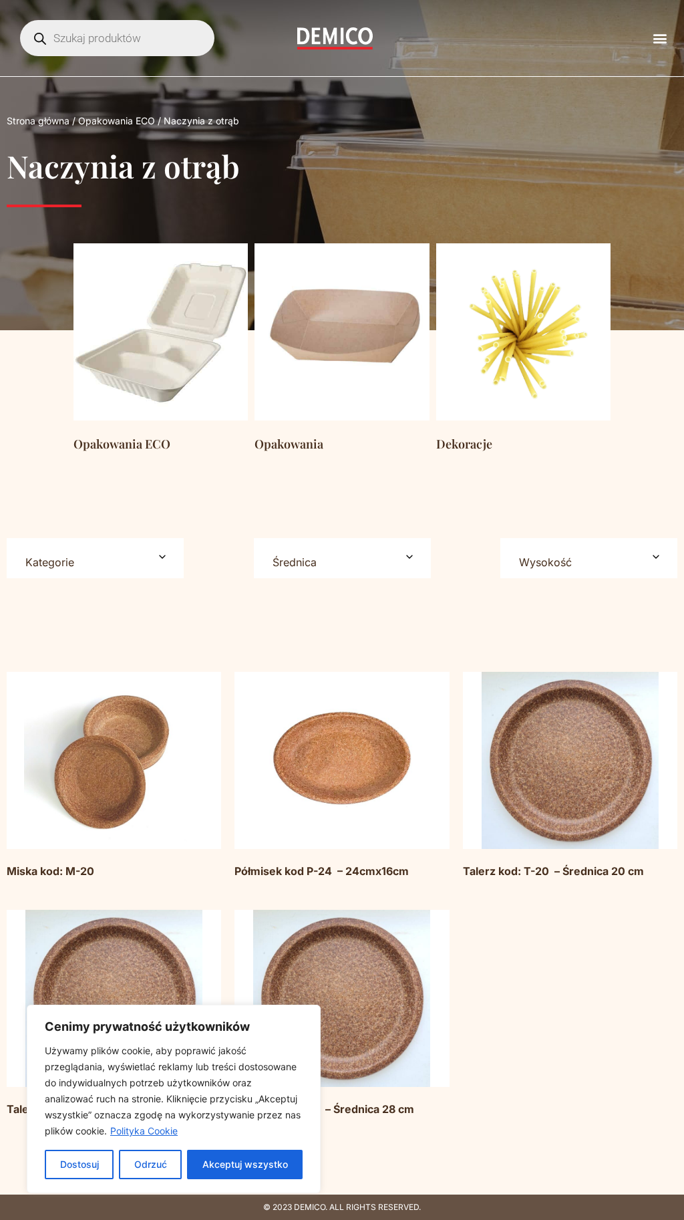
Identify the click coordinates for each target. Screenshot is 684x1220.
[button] (660, 38)
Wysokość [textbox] (545, 562)
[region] (174, 1099)
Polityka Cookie (144, 1130)
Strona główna (38, 120)
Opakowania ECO (116, 120)
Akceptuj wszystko (245, 1164)
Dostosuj (79, 1164)
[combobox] (95, 558)
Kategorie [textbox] (49, 562)
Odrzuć (150, 1164)
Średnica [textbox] (295, 562)
